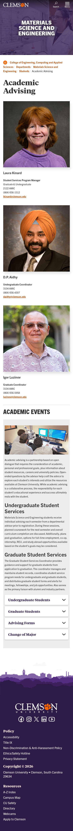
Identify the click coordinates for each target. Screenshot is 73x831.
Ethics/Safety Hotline (16, 753)
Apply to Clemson (14, 819)
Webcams (9, 814)
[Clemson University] (16, 6)
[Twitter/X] (36, 721)
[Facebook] (21, 721)
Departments (23, 66)
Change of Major (22, 634)
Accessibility (11, 737)
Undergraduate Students (29, 599)
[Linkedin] (44, 721)
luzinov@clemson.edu (14, 396)
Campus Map (11, 797)
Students (24, 71)
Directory (9, 808)
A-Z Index (9, 792)
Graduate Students (24, 611)
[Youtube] (52, 721)
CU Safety (9, 803)
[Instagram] (29, 721)
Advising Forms (21, 623)
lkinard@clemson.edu (14, 196)
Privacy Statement (15, 759)
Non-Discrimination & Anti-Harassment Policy (32, 748)
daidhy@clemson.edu (14, 296)
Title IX (7, 742)
